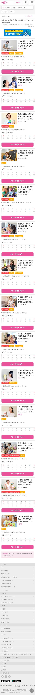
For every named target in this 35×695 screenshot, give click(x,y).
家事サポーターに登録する (8, 599)
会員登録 (5, 553)
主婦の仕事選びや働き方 (7, 641)
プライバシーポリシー (23, 690)
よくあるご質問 (5, 660)
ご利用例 (3, 609)
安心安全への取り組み (7, 580)
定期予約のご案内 (5, 622)
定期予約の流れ (5, 619)
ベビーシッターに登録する (8, 596)
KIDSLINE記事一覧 (6, 631)
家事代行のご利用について (8, 587)
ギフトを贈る (4, 590)
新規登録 (18, 2)
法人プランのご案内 (6, 644)
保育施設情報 (4, 651)
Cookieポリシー (4, 692)
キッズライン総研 (5, 628)
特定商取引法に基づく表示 (14, 692)
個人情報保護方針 (13, 690)
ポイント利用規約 (5, 690)
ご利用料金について (6, 583)
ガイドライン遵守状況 (7, 647)
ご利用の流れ (4, 615)
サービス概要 (4, 570)
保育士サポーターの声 (7, 603)
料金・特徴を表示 (16, 71)
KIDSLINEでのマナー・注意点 (9, 577)
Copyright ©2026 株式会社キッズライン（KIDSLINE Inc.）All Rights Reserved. (17, 685)
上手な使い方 (4, 612)
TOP (2, 567)
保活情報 (3, 634)
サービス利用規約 (5, 689)
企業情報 (3, 666)
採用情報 (3, 670)
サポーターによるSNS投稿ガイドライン (18, 689)
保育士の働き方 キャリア (7, 638)
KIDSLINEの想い (5, 574)
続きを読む (31, 26)
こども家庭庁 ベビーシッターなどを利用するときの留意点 (16, 654)
